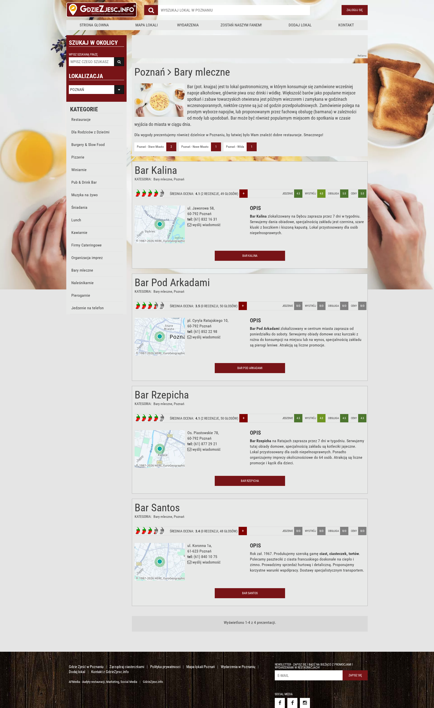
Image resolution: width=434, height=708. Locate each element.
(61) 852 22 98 (205, 331)
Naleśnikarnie (82, 282)
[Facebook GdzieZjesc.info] (280, 703)
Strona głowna (94, 25)
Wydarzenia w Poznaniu (238, 667)
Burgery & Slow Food (88, 144)
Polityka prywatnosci (165, 667)
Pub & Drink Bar (84, 182)
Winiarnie (79, 169)
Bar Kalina (156, 170)
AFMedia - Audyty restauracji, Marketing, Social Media (103, 682)
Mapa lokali (146, 25)
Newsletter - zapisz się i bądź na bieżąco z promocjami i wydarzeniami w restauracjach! (314, 666)
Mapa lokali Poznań (200, 667)
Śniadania (79, 207)
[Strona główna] (101, 10)
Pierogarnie (80, 295)
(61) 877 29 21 (205, 443)
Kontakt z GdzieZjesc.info (110, 672)
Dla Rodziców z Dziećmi (90, 132)
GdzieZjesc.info (153, 682)
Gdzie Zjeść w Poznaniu (86, 667)
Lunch (76, 220)
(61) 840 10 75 (205, 556)
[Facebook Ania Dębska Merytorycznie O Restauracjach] (292, 703)
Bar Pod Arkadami (172, 282)
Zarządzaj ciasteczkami (127, 667)
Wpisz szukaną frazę (83, 54)
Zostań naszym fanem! (241, 25)
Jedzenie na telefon (87, 308)
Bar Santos (157, 507)
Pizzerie (77, 157)
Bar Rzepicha (162, 395)
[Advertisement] (223, 46)
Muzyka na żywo (84, 194)
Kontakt (346, 25)
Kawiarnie (79, 232)
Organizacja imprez (87, 257)
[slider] (150, 193)
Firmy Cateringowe (86, 245)
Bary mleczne (82, 270)
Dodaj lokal (300, 25)
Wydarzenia (188, 25)
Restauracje (81, 119)
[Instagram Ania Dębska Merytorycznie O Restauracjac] (305, 703)
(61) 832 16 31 (205, 219)
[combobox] (234, 10)
